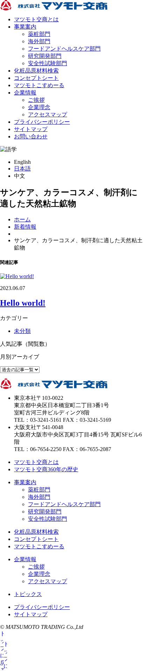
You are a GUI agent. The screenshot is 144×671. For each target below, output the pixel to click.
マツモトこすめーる (39, 85)
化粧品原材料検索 (36, 71)
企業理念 (39, 107)
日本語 (22, 168)
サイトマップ (31, 129)
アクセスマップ (47, 114)
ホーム (22, 219)
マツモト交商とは (36, 19)
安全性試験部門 (47, 63)
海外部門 (39, 41)
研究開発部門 (45, 56)
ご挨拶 (36, 100)
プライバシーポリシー (42, 122)
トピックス (28, 594)
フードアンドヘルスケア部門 (64, 49)
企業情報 (25, 93)
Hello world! (22, 302)
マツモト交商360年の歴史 (46, 469)
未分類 (22, 331)
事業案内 (25, 27)
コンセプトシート (36, 78)
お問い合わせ (31, 136)
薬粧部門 (39, 34)
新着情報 (25, 227)
